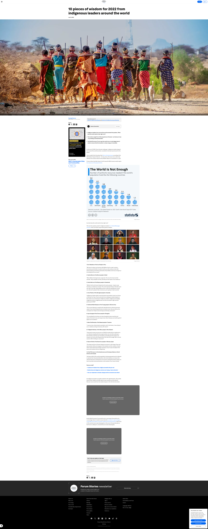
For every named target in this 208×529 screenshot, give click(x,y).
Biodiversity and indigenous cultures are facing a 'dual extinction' (102, 370)
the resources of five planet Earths (94, 162)
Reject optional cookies (198, 520)
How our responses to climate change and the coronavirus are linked (103, 372)
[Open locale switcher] (1, 525)
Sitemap (104, 524)
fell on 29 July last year (108, 155)
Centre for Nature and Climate (93, 120)
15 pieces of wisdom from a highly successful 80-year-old (100, 367)
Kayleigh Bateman (72, 118)
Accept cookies (113, 402)
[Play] (88, 126)
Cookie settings (198, 526)
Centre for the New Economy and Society (110, 120)
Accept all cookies (198, 523)
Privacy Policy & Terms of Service (104, 522)
